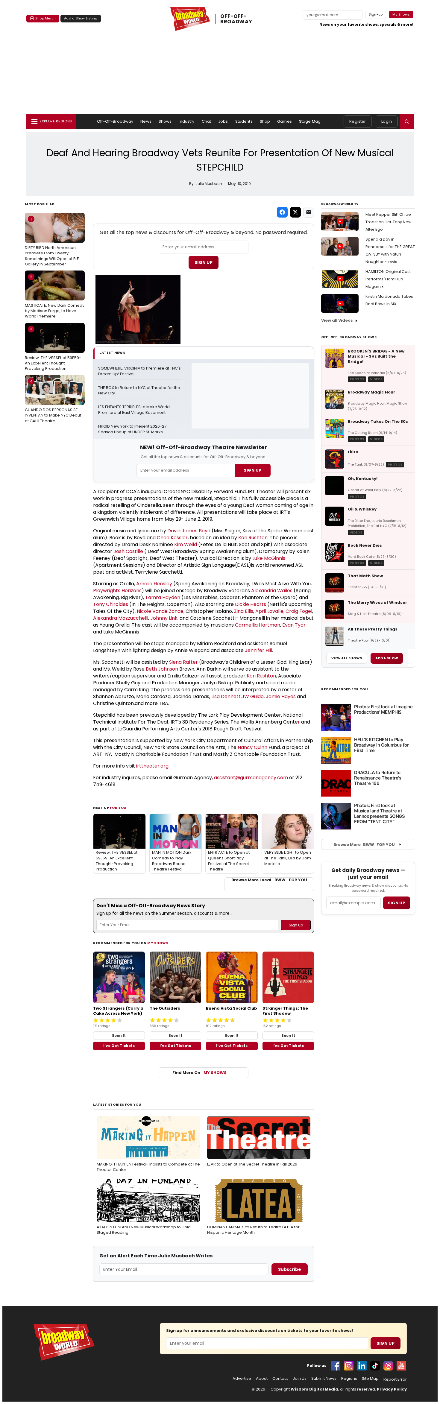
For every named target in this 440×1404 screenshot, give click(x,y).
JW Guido (253, 696)
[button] (407, 121)
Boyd (204, 530)
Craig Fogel (299, 611)
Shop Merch (45, 18)
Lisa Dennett (226, 696)
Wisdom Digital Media (314, 1389)
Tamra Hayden (162, 597)
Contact (280, 1378)
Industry (186, 121)
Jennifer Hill (258, 650)
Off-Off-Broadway (115, 121)
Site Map (370, 1378)
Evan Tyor (294, 625)
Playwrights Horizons (117, 590)
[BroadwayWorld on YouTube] (401, 1365)
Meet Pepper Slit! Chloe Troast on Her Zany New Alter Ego (388, 222)
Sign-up (376, 14)
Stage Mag (310, 121)
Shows (165, 121)
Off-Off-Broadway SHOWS (349, 337)
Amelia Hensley (154, 583)
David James (182, 530)
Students (244, 121)
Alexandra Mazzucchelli (120, 618)
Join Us (300, 1378)
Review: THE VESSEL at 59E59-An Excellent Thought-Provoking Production (53, 348)
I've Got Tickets (119, 1045)
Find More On (199, 1072)
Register (357, 121)
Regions (349, 1378)
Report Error (395, 1379)
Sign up (396, 903)
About (262, 1378)
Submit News (323, 1378)
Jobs (223, 121)
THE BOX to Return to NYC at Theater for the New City (139, 390)
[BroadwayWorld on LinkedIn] (361, 1365)
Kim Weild (185, 544)
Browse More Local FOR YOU (269, 880)
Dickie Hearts (250, 604)
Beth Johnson (162, 668)
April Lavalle (269, 611)
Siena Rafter (183, 662)
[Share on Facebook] (282, 212)
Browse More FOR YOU (364, 844)
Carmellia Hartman (257, 625)
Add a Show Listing (80, 18)
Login (386, 121)
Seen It (119, 1035)
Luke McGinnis (268, 558)
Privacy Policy (392, 1389)
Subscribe (289, 1269)
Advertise (242, 1378)
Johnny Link (163, 618)
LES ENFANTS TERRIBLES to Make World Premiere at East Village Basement (134, 409)
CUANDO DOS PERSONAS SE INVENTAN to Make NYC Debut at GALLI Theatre (53, 401)
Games (284, 121)
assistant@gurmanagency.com (251, 777)
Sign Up (204, 262)
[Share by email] (308, 212)
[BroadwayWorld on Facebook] (335, 1365)
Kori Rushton (253, 537)
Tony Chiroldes (110, 604)
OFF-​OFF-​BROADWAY (236, 19)
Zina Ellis (243, 611)
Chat (206, 121)
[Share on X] (295, 212)
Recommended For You (344, 689)
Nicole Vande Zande (160, 611)
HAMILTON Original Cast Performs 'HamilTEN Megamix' (388, 279)
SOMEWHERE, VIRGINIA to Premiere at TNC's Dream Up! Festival (140, 371)
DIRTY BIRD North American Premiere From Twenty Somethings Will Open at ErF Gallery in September (52, 241)
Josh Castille (128, 551)
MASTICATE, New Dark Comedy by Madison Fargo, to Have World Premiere (54, 296)
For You (118, 807)
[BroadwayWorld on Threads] (388, 1365)
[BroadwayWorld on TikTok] (375, 1365)
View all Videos (337, 320)
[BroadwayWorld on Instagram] (348, 1365)
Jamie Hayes (281, 696)
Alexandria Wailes (271, 590)
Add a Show (386, 658)
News (145, 121)
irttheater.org (152, 765)
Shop (265, 121)
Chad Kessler (172, 537)
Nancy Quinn (252, 747)
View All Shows (346, 658)
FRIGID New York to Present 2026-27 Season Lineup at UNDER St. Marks (132, 429)
